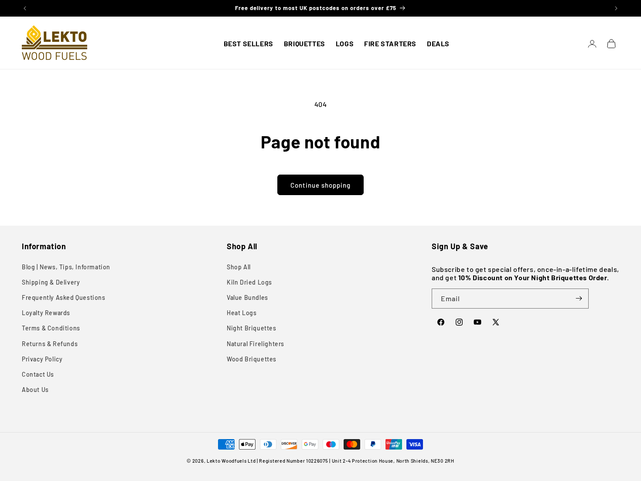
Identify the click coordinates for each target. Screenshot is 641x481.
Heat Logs (241, 312)
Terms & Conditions (51, 328)
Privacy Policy (42, 359)
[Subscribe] (578, 299)
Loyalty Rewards (46, 312)
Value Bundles (247, 297)
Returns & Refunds (50, 343)
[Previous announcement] (24, 8)
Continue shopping (320, 185)
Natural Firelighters (255, 343)
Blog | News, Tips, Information (66, 267)
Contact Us (38, 374)
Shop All (239, 267)
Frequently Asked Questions (64, 297)
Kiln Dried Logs (249, 282)
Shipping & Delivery (51, 282)
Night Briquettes (251, 328)
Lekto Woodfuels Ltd (231, 461)
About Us (35, 389)
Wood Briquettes (251, 359)
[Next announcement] (616, 8)
